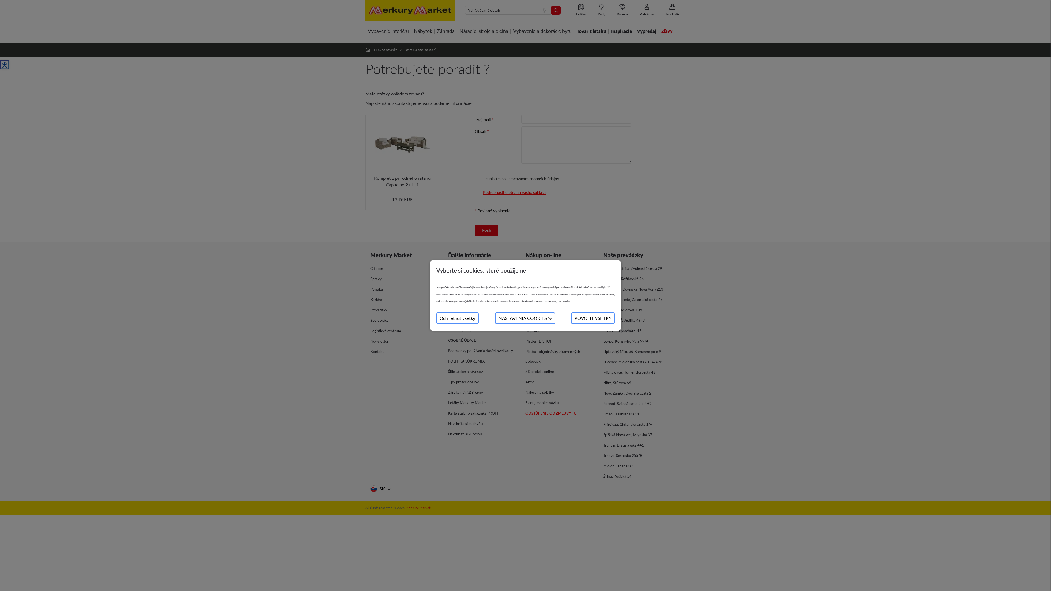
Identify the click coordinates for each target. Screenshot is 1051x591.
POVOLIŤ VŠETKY (592, 318)
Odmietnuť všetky (457, 318)
